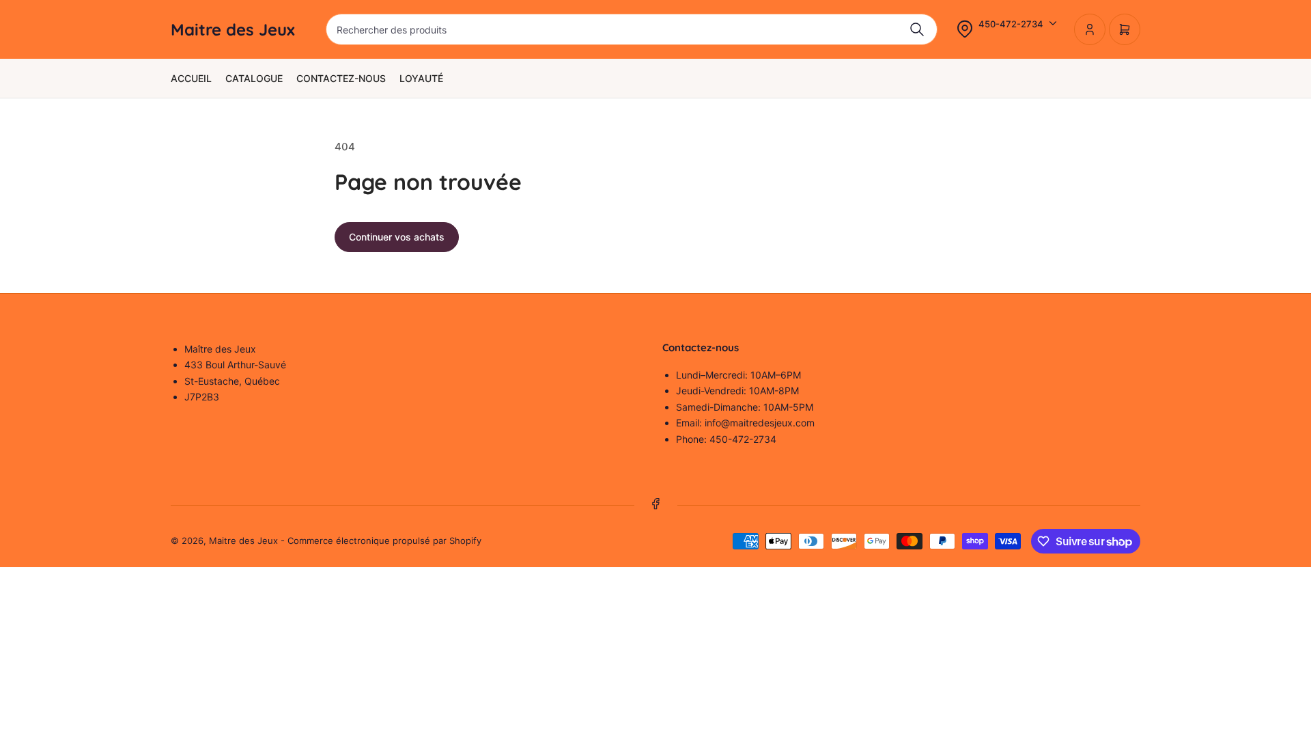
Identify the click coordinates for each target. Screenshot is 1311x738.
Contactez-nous (341, 78)
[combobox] (632, 29)
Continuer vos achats (397, 237)
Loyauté (421, 78)
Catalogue (254, 78)
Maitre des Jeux (243, 540)
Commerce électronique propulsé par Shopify (384, 540)
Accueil (191, 78)
